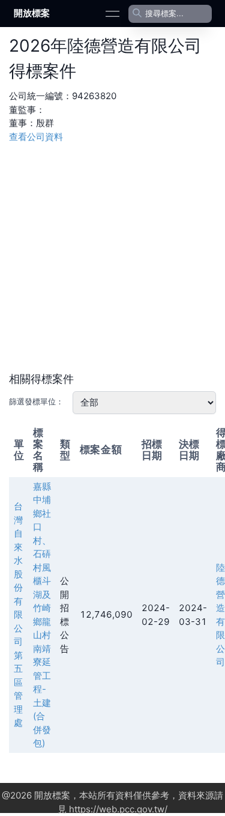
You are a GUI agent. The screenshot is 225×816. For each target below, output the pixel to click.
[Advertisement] (112, 256)
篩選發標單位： (36, 401)
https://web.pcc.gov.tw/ (118, 809)
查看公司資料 (36, 136)
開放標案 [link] (32, 13)
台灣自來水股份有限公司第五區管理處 (18, 614)
